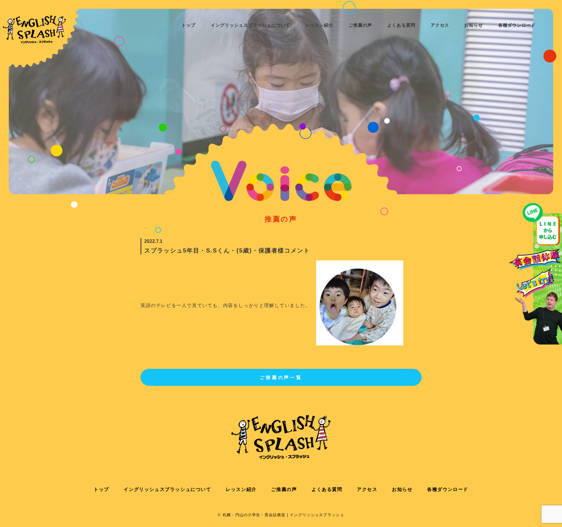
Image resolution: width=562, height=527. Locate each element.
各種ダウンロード (517, 25)
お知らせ (473, 25)
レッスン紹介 (241, 489)
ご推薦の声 (360, 25)
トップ (188, 25)
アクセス (440, 25)
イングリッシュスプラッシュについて (250, 25)
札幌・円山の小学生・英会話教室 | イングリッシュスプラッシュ (283, 515)
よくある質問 (401, 25)
